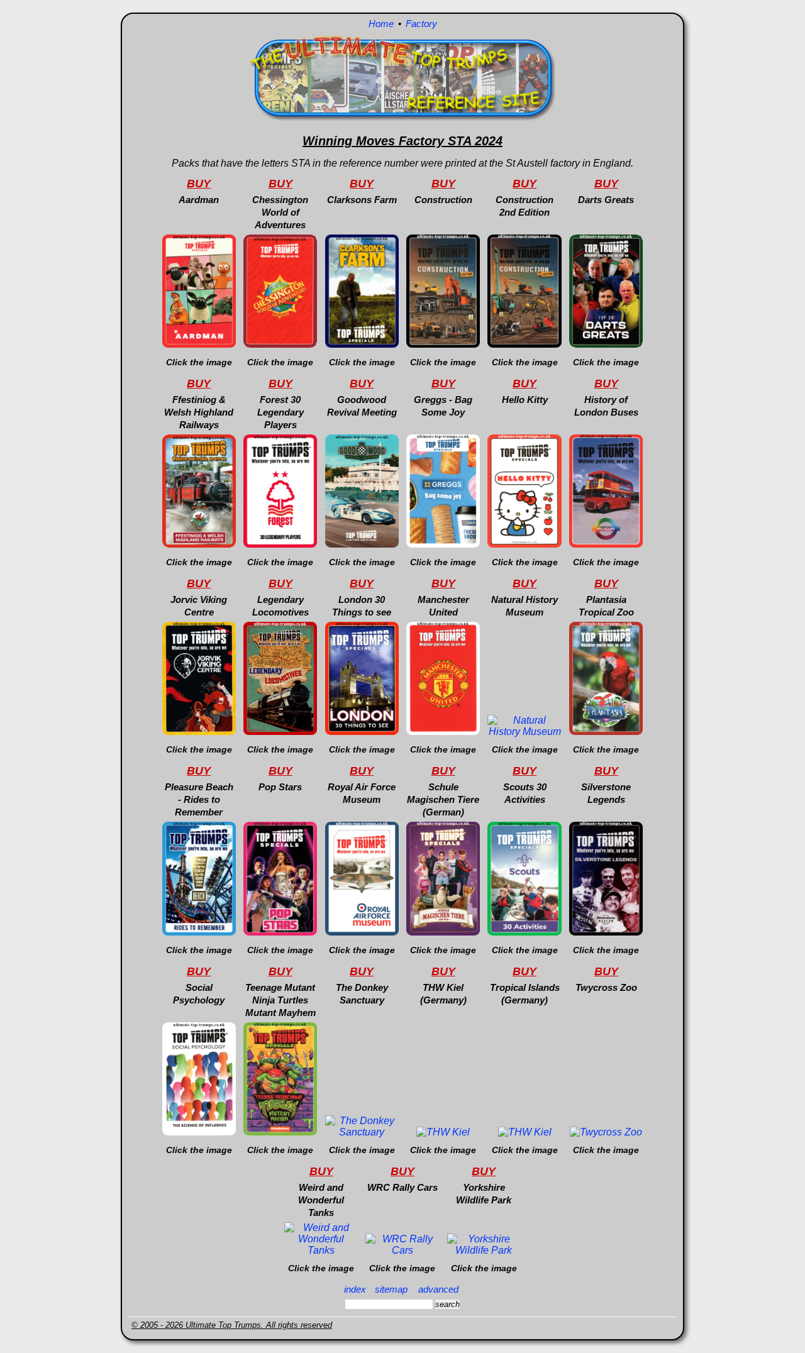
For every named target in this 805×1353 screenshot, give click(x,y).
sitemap (391, 1289)
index (355, 1289)
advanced (438, 1289)
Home (381, 23)
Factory (421, 23)
